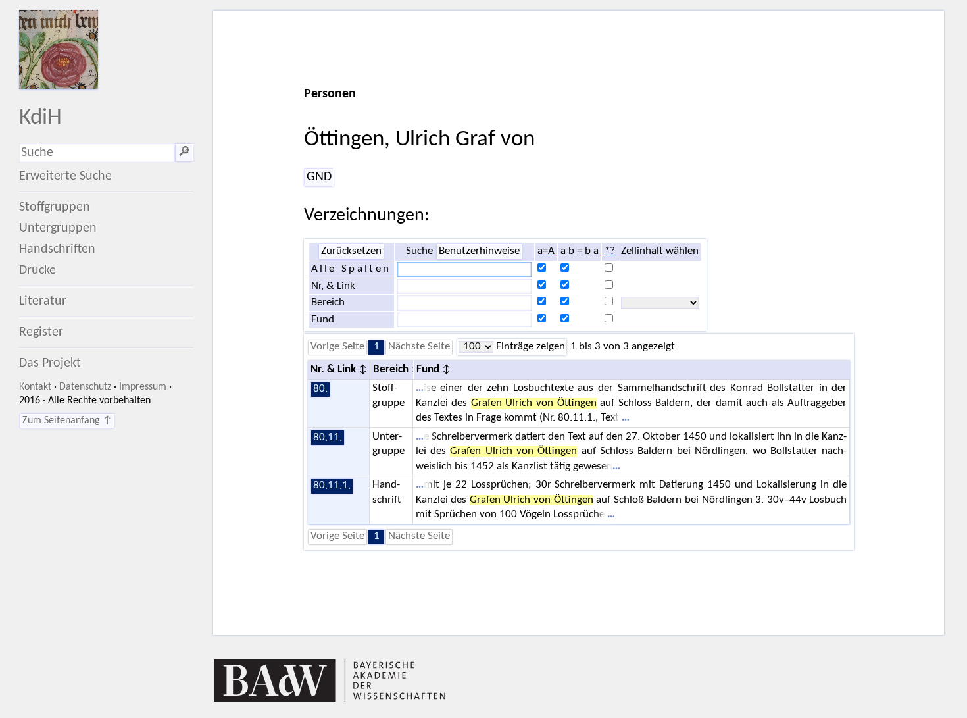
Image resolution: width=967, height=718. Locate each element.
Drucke (37, 270)
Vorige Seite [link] (337, 347)
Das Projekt (50, 363)
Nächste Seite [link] (419, 347)
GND (319, 177)
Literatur (42, 301)
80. (320, 389)
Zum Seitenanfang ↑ (67, 420)
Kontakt (35, 387)
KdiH (40, 118)
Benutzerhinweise (479, 251)
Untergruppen (58, 228)
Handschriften (57, 249)
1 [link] (377, 347)
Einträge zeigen (529, 347)
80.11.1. (332, 485)
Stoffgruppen (54, 207)
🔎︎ (184, 152)
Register (41, 332)
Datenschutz (85, 387)
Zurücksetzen (351, 251)
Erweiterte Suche (65, 176)
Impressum (142, 387)
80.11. (327, 437)
